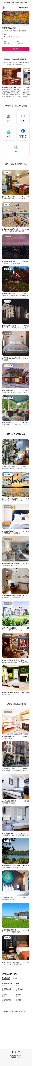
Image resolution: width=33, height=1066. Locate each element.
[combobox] (16, 37)
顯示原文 (24, 2)
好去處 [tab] (15, 978)
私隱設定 (13, 1057)
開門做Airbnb (23, 8)
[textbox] (9, 43)
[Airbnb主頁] (3, 8)
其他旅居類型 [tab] (6, 978)
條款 (19, 1057)
